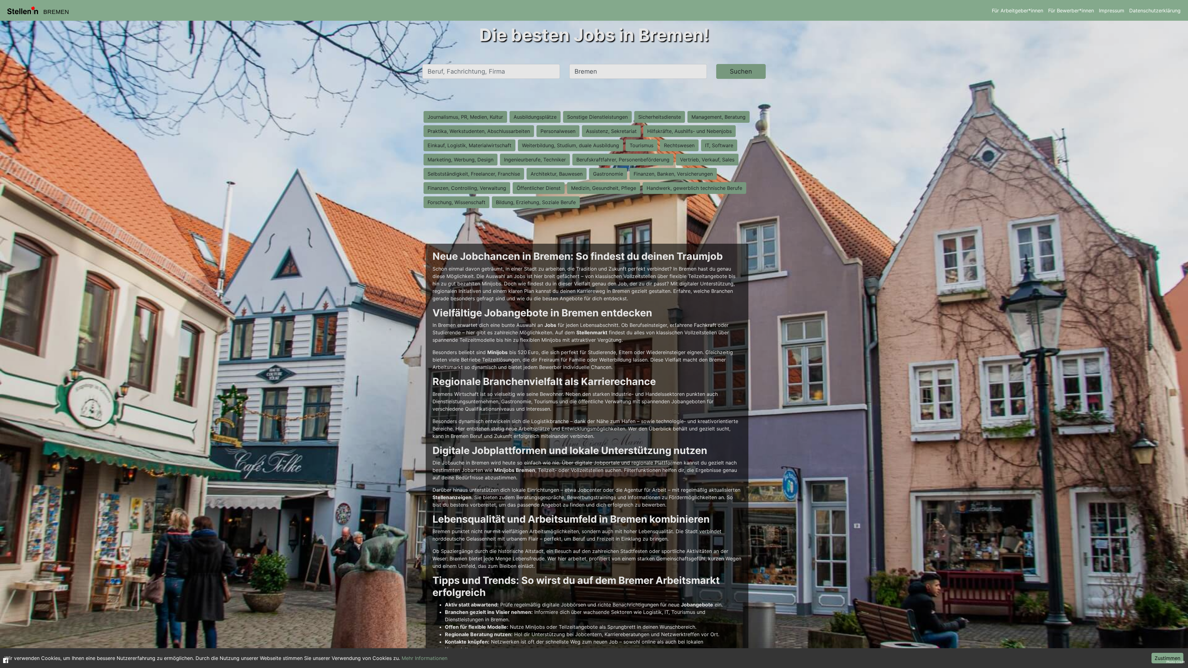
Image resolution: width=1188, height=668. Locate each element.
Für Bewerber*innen (1071, 10)
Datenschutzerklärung (1155, 10)
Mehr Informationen (424, 658)
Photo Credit (1175, 662)
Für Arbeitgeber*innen (1017, 10)
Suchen (741, 71)
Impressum (1111, 10)
